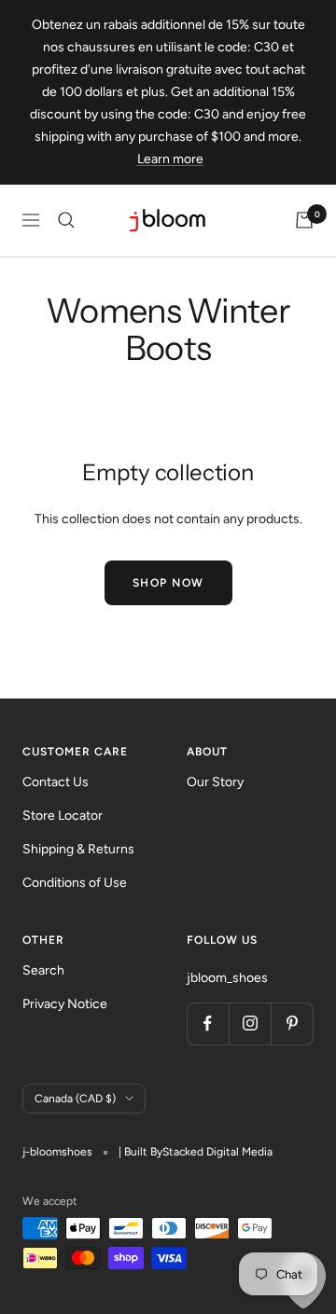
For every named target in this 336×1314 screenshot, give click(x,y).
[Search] (66, 220)
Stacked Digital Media (217, 1151)
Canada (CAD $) (75, 1098)
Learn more (170, 159)
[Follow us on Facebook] (208, 1023)
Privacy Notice (64, 1004)
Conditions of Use (74, 883)
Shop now (168, 582)
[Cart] (304, 220)
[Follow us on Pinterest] (292, 1023)
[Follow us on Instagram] (250, 1023)
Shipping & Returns (78, 849)
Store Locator (62, 815)
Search (43, 970)
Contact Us (55, 782)
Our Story (215, 782)
